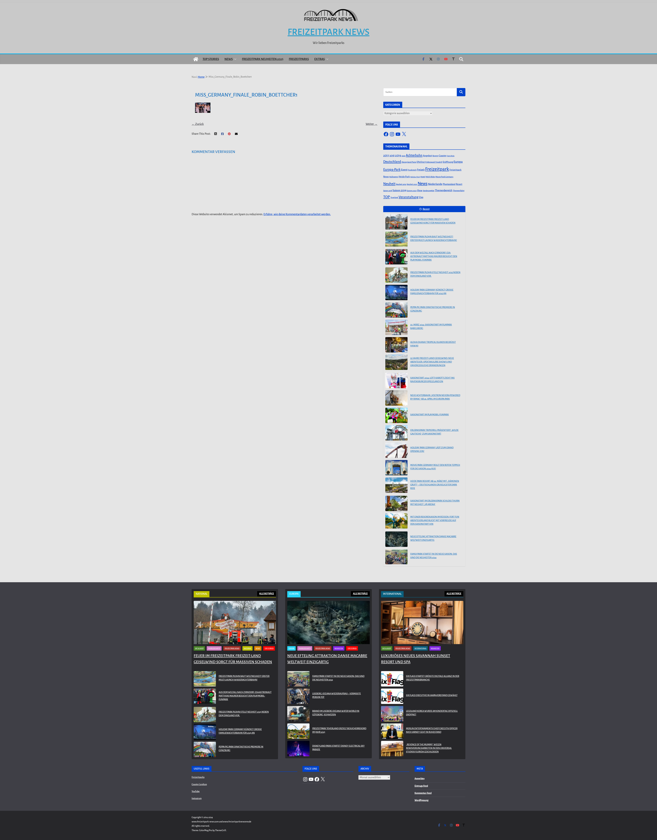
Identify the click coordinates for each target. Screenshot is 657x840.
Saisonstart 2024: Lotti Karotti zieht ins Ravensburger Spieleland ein (432, 380)
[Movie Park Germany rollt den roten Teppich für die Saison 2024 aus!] (396, 467)
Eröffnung (448, 162)
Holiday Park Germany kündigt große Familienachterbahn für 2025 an (431, 292)
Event (404, 169)
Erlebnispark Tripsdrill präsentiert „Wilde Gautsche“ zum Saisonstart (434, 432)
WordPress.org (421, 800)
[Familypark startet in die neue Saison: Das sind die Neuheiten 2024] (396, 556)
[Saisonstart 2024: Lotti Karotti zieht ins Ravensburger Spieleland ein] (396, 380)
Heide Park (404, 176)
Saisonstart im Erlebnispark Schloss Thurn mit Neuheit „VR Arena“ (435, 503)
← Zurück (198, 124)
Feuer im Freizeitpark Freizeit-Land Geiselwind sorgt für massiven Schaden (432, 221)
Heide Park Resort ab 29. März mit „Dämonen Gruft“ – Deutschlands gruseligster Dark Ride (434, 485)
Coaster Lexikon (199, 784)
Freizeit (421, 170)
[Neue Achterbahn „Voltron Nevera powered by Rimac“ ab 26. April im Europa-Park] (396, 398)
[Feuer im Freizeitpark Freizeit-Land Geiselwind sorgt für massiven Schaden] (396, 222)
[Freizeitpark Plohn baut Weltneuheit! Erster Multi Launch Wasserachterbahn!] (396, 239)
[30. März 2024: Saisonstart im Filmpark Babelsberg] (396, 327)
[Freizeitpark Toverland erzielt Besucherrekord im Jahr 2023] (298, 731)
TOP (386, 197)
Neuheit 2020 (412, 184)
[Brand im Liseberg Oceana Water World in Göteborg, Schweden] (298, 713)
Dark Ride (450, 156)
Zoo (421, 197)
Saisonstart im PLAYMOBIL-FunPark (429, 415)
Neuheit (389, 184)
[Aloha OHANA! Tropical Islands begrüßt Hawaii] (396, 344)
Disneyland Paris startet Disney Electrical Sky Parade (338, 748)
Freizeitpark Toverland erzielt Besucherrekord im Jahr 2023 (339, 730)
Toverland (394, 197)
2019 (398, 155)
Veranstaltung (408, 197)
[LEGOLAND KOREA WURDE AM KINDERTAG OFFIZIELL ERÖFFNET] (392, 713)
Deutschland (392, 161)
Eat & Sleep (199, 648)
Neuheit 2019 (401, 184)
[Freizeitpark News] (196, 59)
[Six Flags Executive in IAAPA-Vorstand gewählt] (392, 696)
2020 (403, 156)
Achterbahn (414, 155)
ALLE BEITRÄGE (266, 593)
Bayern (435, 156)
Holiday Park (415, 177)
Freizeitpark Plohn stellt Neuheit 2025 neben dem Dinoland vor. (435, 274)
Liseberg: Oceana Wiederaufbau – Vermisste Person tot (336, 695)
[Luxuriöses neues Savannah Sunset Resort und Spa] (422, 622)
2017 (386, 155)
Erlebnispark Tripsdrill (433, 162)
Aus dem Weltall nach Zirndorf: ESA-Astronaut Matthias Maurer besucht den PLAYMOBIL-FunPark (433, 256)
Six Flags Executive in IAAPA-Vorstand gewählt (432, 695)
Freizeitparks (299, 59)
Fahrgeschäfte (214, 648)
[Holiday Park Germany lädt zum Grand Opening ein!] (396, 450)
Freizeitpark (437, 169)
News (228, 59)
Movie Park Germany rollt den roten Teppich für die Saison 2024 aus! (435, 467)
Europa (458, 161)
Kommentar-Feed (423, 793)
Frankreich (412, 170)
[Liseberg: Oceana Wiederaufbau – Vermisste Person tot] (298, 696)
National (247, 648)
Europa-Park (392, 169)
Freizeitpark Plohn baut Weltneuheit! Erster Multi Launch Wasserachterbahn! (433, 239)
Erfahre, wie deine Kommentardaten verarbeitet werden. (297, 214)
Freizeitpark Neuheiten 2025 (262, 59)
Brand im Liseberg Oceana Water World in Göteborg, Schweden (335, 713)
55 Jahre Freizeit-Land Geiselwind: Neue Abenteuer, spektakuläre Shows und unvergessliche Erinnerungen (432, 362)
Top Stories (211, 59)
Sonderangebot (428, 191)
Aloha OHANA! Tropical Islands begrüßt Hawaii (433, 344)
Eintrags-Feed (421, 786)
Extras (319, 59)
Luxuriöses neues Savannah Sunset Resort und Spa (415, 659)
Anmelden (419, 778)
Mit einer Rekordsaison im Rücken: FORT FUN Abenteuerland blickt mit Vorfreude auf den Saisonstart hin (434, 520)
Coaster (443, 155)
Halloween (393, 177)
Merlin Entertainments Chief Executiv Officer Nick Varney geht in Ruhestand (432, 730)
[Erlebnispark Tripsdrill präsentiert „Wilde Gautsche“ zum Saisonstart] (396, 433)
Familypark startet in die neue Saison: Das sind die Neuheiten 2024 (433, 556)
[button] (234, 59)
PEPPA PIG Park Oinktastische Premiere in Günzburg (432, 309)
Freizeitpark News (328, 32)
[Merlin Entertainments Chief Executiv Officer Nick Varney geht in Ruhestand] (392, 731)
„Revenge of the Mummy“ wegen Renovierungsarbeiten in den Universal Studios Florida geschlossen (429, 748)
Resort (459, 184)
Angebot (427, 155)
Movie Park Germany (444, 177)
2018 (392, 155)
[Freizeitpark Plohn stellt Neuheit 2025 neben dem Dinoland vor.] (396, 275)
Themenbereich (443, 190)
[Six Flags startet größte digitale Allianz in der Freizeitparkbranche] (392, 678)
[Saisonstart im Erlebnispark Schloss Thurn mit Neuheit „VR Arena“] (396, 503)
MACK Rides (430, 177)
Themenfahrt (458, 191)
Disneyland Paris (409, 162)
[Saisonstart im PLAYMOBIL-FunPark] (396, 415)
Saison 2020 (412, 191)
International (420, 648)
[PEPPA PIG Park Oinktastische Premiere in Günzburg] (396, 310)
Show (419, 190)
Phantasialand (449, 184)
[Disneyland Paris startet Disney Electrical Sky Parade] (298, 748)
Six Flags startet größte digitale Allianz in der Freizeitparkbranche (432, 678)
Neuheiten (338, 648)
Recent (426, 209)
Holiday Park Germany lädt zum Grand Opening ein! (432, 449)
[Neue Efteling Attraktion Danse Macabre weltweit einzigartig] (396, 539)
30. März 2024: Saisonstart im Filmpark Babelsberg (431, 327)
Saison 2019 (399, 190)
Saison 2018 (387, 191)
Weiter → (371, 124)
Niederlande (435, 184)
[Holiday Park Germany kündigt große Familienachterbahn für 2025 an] (396, 292)
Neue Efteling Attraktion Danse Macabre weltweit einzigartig (433, 538)
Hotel (422, 177)
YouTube (196, 791)
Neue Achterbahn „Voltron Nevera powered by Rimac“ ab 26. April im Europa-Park (435, 397)
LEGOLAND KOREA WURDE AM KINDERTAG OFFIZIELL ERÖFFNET (432, 713)
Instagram (197, 798)
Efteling (421, 162)
